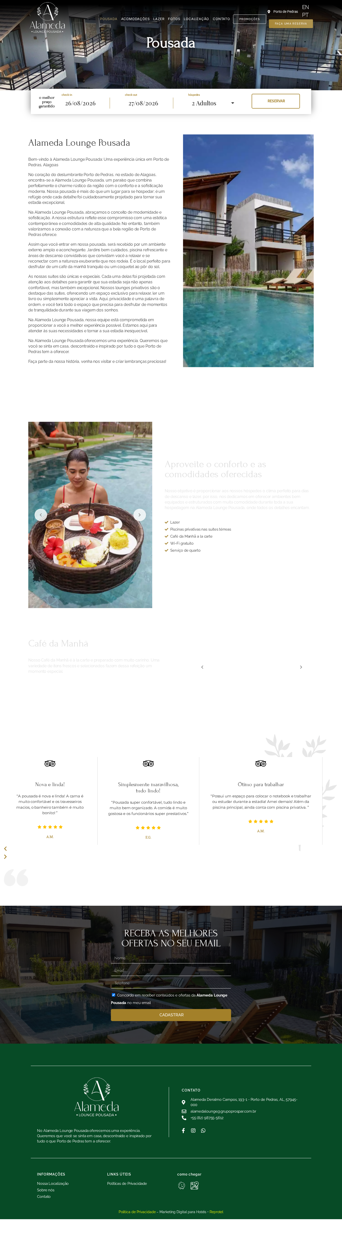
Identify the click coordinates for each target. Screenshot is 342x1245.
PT (305, 15)
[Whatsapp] (203, 1131)
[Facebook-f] (183, 1131)
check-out (131, 95)
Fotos (174, 19)
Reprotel (216, 1212)
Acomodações (135, 19)
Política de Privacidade (137, 1212)
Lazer (158, 19)
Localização (196, 19)
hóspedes (194, 95)
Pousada (108, 19)
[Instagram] (193, 1131)
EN (305, 7)
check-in (67, 95)
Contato (221, 19)
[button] (163, 849)
